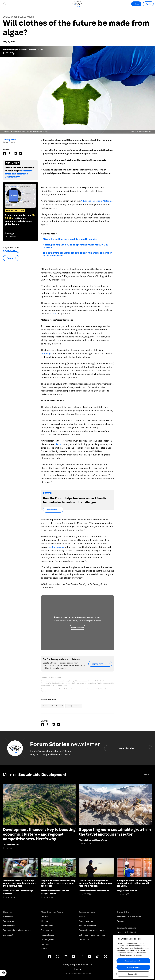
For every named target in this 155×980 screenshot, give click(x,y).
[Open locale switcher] (3, 973)
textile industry (56, 547)
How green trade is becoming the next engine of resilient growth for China (134, 883)
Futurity (8, 53)
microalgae (46, 353)
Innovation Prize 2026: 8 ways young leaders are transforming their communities (19, 883)
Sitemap (77, 969)
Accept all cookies (133, 967)
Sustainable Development (18, 17)
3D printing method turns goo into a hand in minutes (70, 239)
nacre (53, 313)
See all (148, 774)
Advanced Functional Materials (96, 201)
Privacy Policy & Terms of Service (77, 964)
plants (58, 444)
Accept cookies (77, 627)
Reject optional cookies (133, 961)
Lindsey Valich (9, 139)
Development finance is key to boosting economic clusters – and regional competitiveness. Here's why (39, 834)
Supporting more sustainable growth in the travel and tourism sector (115, 831)
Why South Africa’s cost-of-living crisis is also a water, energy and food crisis (58, 883)
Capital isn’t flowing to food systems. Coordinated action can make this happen (96, 883)
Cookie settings (133, 974)
